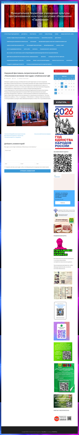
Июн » (72, 75)
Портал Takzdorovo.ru (58, 60)
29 (55, 93)
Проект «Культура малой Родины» (41, 60)
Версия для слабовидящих (61, 70)
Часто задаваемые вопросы (14, 49)
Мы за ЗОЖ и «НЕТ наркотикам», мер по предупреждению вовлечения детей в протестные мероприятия (32, 52)
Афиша (56, 34)
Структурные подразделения (11, 34)
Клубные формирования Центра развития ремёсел (39, 64)
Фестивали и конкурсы (33, 37)
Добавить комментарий (23, 78)
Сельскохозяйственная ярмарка (42, 134)
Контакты (35, 49)
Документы (24, 34)
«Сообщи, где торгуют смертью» (56, 56)
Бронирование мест (49, 45)
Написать (63, 202)
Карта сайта (27, 49)
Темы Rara (44, 431)
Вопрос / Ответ (60, 45)
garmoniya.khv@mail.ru (10, 2)
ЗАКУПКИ (28, 60)
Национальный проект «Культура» (15, 60)
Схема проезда (48, 34)
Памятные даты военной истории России (17, 41)
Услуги (40, 34)
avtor (15, 78)
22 (55, 89)
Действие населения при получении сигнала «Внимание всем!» (22, 56)
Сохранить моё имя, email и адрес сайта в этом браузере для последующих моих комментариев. (27, 167)
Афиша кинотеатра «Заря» (67, 34)
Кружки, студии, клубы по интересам (16, 37)
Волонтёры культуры (47, 37)
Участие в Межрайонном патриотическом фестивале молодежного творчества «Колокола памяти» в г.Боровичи (14, 135)
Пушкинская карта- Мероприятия (48, 49)
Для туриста (58, 37)
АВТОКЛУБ (43, 56)
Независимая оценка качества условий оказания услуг (53, 41)
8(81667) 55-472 (21, 2)
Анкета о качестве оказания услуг (15, 45)
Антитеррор (69, 60)
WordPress (54, 431)
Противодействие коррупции (34, 45)
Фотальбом (33, 41)
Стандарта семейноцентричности (15, 64)
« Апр (56, 75)
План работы (33, 34)
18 (65, 86)
